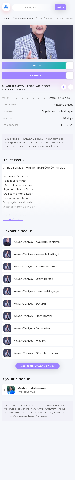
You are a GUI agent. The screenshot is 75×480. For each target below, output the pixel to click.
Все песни (37, 365)
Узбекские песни (23, 18)
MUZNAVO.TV (6, 7)
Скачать (35, 75)
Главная (6, 18)
